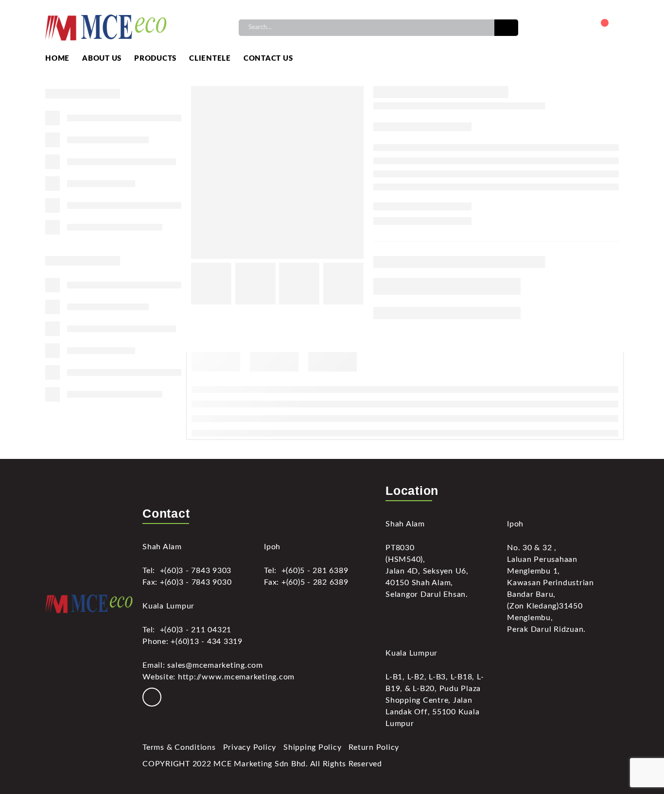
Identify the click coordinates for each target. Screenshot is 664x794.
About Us (102, 58)
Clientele (210, 58)
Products (155, 58)
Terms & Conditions (179, 747)
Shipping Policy (312, 747)
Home (57, 58)
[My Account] (576, 27)
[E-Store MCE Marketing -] (106, 28)
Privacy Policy (250, 747)
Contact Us (268, 58)
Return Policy (374, 747)
